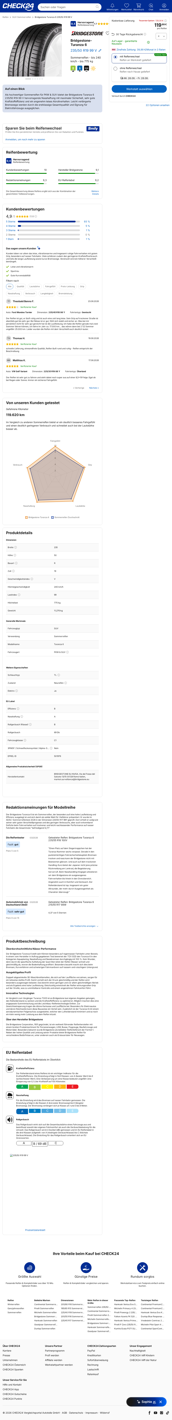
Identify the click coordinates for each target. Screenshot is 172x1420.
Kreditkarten (94, 1355)
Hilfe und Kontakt (12, 1384)
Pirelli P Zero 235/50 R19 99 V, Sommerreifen (126, 1324)
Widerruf (105, 1412)
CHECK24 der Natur (143, 1360)
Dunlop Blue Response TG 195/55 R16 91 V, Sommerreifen (152, 1316)
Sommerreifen (14, 1312)
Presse (6, 1355)
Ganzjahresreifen (16, 1308)
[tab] (28, 79)
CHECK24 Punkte (12, 1398)
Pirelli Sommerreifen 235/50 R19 (99, 1315)
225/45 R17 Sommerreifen (72, 1320)
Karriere (7, 1350)
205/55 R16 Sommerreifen (72, 1316)
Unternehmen (10, 1360)
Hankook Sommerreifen (45, 1320)
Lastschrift (93, 1369)
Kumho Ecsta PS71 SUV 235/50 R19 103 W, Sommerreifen (126, 1328)
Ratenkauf (93, 1374)
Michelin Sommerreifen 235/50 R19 (99, 1319)
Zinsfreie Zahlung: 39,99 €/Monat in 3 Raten (141, 49)
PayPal (91, 1350)
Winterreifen (13, 1304)
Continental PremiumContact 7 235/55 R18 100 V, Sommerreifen (152, 1304)
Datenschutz (76, 1412)
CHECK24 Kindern (142, 1355)
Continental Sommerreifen (46, 1304)
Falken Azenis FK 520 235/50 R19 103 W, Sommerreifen (126, 1316)
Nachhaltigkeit (138, 1350)
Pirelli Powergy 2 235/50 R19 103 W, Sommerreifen (126, 1312)
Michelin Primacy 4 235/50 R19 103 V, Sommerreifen (126, 1308)
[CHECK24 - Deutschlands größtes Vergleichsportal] (18, 7)
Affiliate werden (53, 1360)
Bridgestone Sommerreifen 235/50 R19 (99, 1323)
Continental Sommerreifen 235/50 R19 (99, 1311)
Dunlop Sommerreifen (44, 1328)
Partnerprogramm (54, 1350)
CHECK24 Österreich (14, 1364)
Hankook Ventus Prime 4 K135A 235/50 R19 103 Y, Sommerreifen (126, 1320)
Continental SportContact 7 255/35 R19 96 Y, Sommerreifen (152, 1328)
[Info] (15, 547)
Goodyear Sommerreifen (46, 1324)
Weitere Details (95, 192)
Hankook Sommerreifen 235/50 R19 (99, 1327)
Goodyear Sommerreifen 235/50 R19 (99, 1331)
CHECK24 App (11, 1389)
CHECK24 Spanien (13, 1369)
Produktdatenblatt (35, 1230)
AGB (64, 1412)
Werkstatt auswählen (139, 89)
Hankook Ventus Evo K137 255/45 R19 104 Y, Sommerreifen (152, 1312)
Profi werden (52, 1355)
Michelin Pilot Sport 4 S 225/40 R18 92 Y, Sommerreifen (152, 1324)
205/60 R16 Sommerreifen (72, 1304)
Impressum (91, 1412)
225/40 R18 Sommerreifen (72, 1312)
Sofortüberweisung (97, 1360)
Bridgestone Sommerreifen (46, 1316)
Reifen (6, 17)
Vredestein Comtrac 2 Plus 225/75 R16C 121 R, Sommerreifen (152, 1320)
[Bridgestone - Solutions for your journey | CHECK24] (87, 33)
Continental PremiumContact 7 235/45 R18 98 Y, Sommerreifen (152, 1308)
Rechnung (92, 1364)
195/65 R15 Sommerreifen (72, 1308)
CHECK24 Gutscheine (15, 1394)
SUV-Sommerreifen (21, 17)
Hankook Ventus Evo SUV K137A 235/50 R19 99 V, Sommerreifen (126, 1304)
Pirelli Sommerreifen (44, 1308)
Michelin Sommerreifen (45, 1312)
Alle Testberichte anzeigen (82, 926)
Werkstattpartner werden (59, 1364)
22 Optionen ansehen (157, 105)
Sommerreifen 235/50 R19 (99, 1307)
